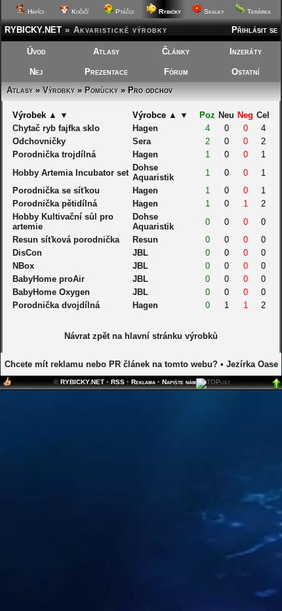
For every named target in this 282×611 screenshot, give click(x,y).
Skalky (213, 11)
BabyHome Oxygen (51, 292)
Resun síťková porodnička (65, 240)
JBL (140, 253)
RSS (118, 381)
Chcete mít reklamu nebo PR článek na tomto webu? (111, 364)
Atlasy (106, 51)
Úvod (36, 51)
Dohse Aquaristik (153, 172)
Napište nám (179, 381)
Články (176, 51)
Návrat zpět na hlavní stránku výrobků (141, 336)
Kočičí (79, 11)
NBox (23, 266)
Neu (226, 115)
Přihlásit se (254, 30)
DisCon (27, 253)
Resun (145, 240)
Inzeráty (246, 51)
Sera (141, 141)
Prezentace (106, 72)
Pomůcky (101, 90)
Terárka (258, 11)
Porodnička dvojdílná (56, 305)
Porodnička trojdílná (54, 154)
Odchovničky (39, 141)
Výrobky (59, 90)
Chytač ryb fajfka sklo (56, 128)
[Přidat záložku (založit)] (7, 384)
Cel (263, 115)
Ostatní (246, 72)
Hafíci (35, 11)
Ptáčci (123, 11)
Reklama (143, 381)
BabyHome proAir (48, 279)
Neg (245, 115)
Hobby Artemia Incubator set (70, 173)
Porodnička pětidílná (54, 203)
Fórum (176, 72)
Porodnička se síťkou (56, 190)
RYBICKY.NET (33, 30)
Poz (207, 115)
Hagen (145, 128)
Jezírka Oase (252, 364)
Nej (36, 72)
